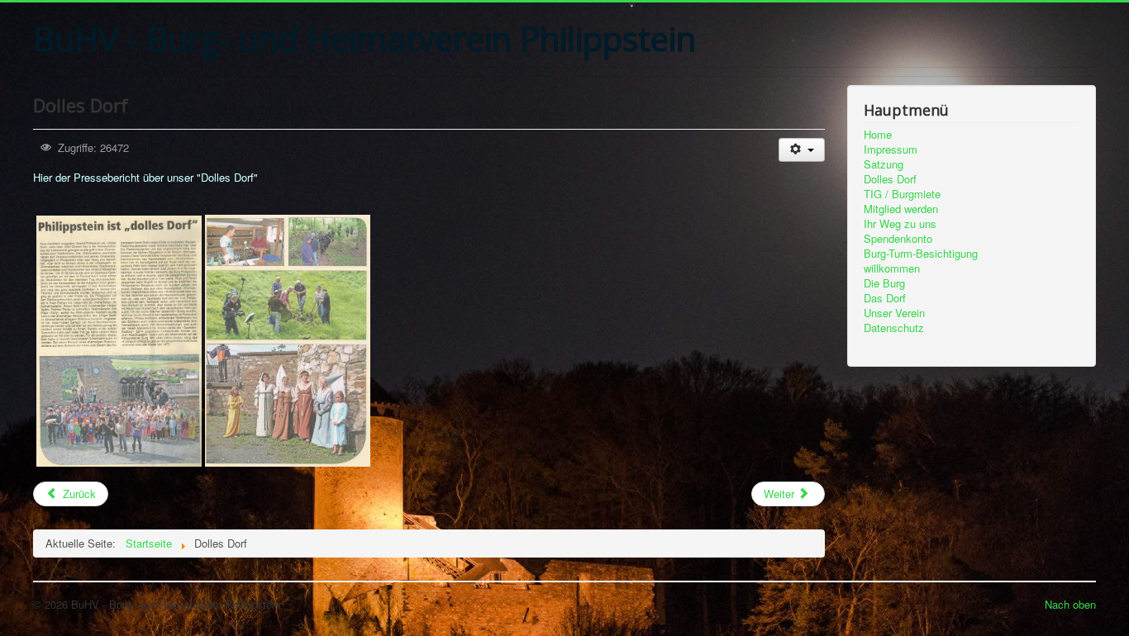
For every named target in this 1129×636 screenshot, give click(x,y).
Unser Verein (894, 313)
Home (878, 134)
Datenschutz (894, 327)
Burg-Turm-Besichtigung (921, 253)
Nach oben (1070, 604)
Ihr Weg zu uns (900, 223)
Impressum (890, 149)
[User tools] (801, 150)
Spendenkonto (898, 238)
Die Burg (884, 283)
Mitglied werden (901, 209)
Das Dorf (885, 298)
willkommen (892, 268)
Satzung (883, 164)
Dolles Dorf (890, 179)
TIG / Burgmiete (902, 194)
